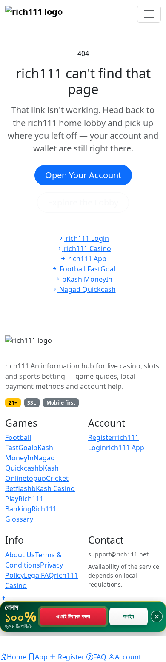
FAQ (47, 575)
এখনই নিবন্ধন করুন (73, 616)
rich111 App (125, 447)
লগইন (128, 616)
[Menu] (149, 14)
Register (101, 437)
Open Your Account (83, 175)
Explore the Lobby (83, 202)
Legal (32, 575)
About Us (20, 554)
